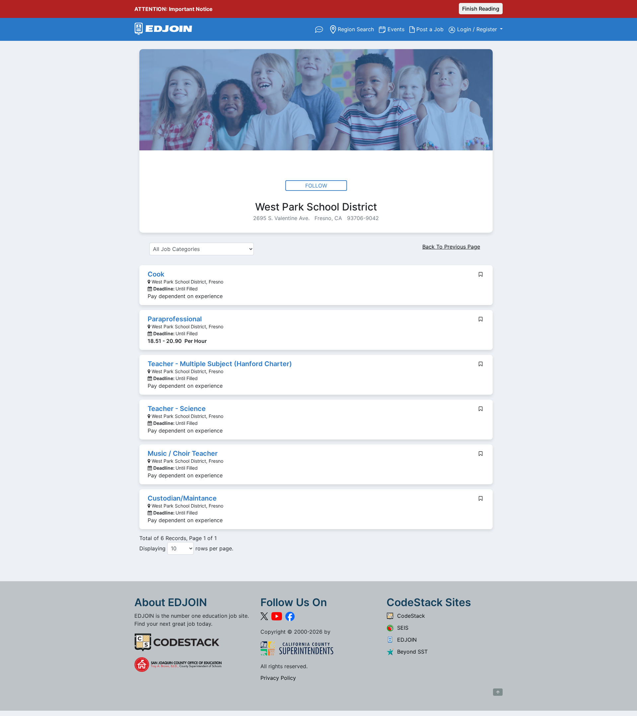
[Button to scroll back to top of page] (498, 692)
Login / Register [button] (478, 29)
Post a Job (432, 29)
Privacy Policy (278, 678)
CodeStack (409, 615)
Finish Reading (480, 8)
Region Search (357, 29)
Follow (316, 185)
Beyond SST (411, 651)
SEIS (401, 627)
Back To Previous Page (451, 246)
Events (398, 29)
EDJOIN (405, 639)
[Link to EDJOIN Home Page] (163, 29)
